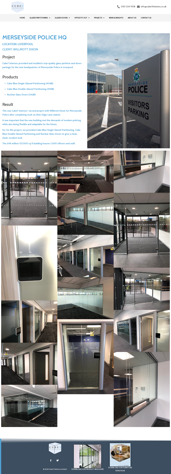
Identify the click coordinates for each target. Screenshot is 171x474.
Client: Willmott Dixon (20, 49)
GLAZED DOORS (61, 18)
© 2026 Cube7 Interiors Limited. (55, 469)
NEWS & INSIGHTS (116, 18)
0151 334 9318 (128, 6)
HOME (22, 18)
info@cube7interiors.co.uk (153, 6)
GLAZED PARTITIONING (39, 18)
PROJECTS (98, 18)
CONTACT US (146, 18)
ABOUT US (132, 18)
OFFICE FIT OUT (80, 18)
